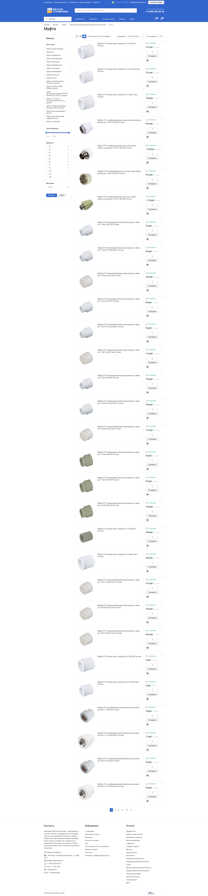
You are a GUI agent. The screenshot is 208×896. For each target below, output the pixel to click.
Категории (50, 44)
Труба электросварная (54, 49)
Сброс (62, 195)
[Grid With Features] (80, 36)
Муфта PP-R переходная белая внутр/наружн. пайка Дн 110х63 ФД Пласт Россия (119, 274)
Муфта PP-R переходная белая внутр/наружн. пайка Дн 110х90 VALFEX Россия (119, 377)
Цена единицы (52, 128)
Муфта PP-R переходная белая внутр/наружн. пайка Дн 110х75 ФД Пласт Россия (119, 351)
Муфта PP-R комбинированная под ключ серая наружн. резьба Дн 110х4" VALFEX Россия (117, 198)
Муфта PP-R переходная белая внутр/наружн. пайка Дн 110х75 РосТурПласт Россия (119, 325)
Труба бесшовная (52, 62)
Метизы (129, 849)
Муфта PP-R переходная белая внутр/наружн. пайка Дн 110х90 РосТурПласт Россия (119, 402)
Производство (131, 852)
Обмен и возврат (85, 2)
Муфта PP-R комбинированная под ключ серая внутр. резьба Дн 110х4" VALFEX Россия (119, 172)
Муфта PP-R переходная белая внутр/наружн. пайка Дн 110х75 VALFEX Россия (119, 300)
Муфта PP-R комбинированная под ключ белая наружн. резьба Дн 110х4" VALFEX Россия (117, 147)
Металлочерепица (133, 840)
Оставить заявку (156, 2)
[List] (84, 36)
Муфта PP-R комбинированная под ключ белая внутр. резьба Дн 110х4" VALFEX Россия (119, 121)
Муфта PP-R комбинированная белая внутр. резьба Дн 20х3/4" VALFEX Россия (118, 760)
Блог (87, 843)
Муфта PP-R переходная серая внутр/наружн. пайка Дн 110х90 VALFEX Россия (119, 504)
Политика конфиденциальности (97, 856)
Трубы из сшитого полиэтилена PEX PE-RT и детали (55, 101)
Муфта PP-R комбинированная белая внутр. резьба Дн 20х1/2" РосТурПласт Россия (118, 734)
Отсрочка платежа (92, 840)
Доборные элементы (134, 837)
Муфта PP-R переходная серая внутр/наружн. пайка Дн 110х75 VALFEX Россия (119, 479)
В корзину (152, 56)
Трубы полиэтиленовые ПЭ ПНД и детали (55, 82)
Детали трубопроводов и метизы (138, 868)
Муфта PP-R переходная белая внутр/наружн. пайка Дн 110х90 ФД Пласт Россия (119, 428)
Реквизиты (73, 2)
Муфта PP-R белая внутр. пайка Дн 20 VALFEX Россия (119, 656)
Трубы (128, 865)
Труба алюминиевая (53, 72)
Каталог (52, 19)
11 (127, 810)
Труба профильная (53, 55)
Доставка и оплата (61, 2)
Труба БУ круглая (52, 75)
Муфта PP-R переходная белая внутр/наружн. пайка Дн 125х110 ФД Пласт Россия (119, 581)
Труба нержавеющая (54, 65)
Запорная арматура (133, 874)
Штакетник (130, 856)
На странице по (152, 36)
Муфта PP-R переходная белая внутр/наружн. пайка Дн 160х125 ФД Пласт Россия (119, 632)
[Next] (131, 810)
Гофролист (130, 843)
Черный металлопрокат (135, 859)
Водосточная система (134, 834)
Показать (51, 195)
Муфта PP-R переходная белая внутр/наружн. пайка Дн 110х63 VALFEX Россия (119, 223)
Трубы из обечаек (53, 121)
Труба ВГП (50, 52)
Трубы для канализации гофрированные (55, 117)
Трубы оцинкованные (54, 59)
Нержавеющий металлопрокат (137, 862)
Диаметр (50, 143)
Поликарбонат (131, 880)
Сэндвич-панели (132, 846)
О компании (48, 2)
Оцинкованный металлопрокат (137, 871)
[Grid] (77, 36)
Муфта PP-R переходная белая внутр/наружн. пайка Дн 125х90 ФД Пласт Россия (119, 606)
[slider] (46, 133)
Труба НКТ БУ (51, 78)
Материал (50, 183)
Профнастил (131, 831)
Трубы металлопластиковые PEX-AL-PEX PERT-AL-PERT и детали (57, 94)
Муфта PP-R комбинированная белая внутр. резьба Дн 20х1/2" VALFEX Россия (118, 709)
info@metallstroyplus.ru (138, 2)
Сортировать (122, 36)
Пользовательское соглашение (97, 846)
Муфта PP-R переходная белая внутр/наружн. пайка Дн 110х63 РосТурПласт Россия (119, 249)
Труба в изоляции (52, 68)
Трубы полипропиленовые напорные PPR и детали (56, 107)
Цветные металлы (133, 877)
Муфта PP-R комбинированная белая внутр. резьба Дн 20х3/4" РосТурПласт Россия (118, 785)
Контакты (96, 2)
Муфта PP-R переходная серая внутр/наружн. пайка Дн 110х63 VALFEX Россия (119, 453)
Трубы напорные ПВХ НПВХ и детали (54, 87)
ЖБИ (128, 883)
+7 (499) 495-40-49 (154, 11)
